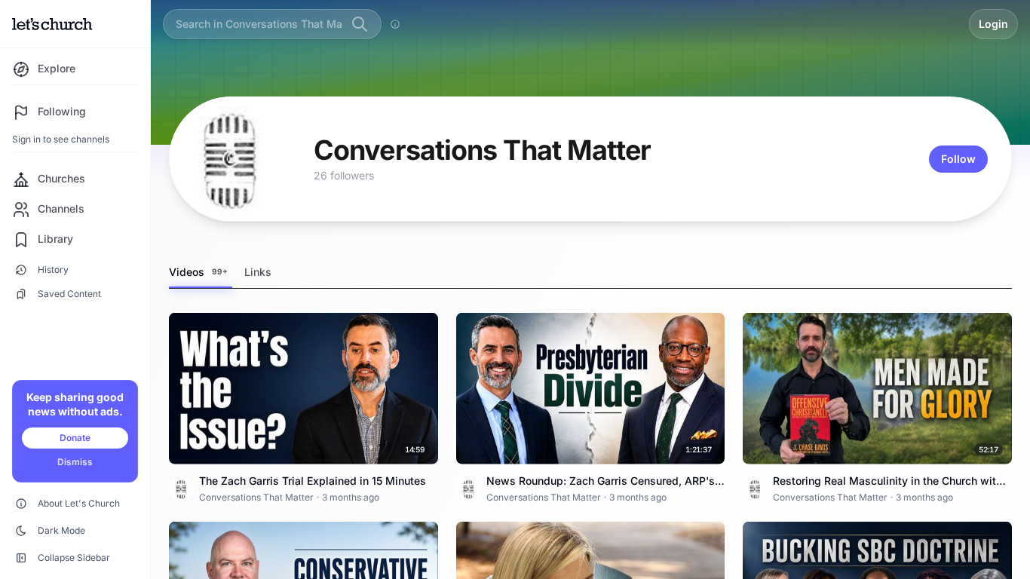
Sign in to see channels (60, 139)
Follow (958, 158)
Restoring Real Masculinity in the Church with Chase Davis (887, 488)
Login (993, 23)
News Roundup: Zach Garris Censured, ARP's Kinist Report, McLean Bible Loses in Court (600, 488)
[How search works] (395, 24)
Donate (75, 437)
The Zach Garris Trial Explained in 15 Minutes (312, 480)
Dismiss (75, 461)
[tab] (200, 273)
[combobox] (259, 23)
